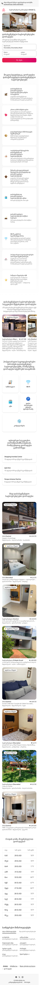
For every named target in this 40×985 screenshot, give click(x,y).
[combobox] (19, 48)
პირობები (27, 982)
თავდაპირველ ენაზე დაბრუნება (13, 4)
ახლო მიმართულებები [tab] (9, 931)
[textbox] (11, 54)
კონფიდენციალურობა (15, 982)
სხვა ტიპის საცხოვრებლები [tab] (27, 931)
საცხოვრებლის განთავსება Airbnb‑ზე (22, 10)
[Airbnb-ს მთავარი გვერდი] (3, 10)
